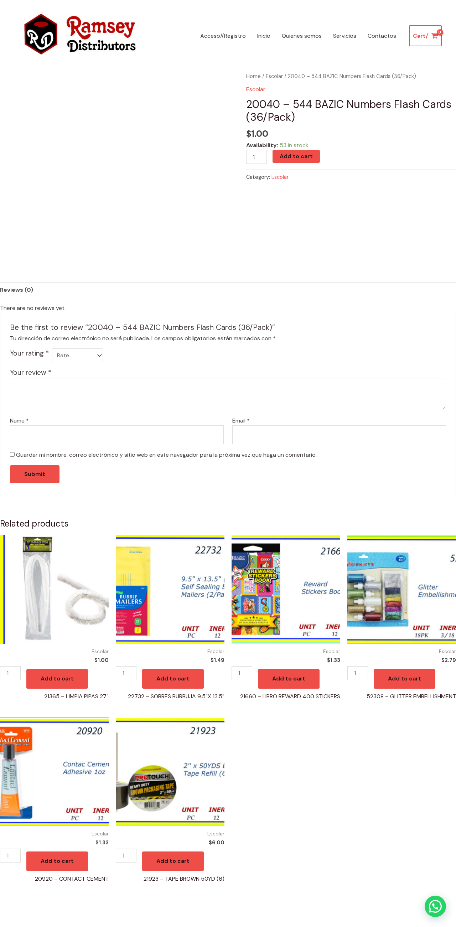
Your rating (29, 353)
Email (241, 420)
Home (253, 76)
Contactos (382, 36)
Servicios (344, 36)
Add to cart (296, 156)
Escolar (274, 76)
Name (19, 420)
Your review (30, 372)
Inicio (263, 36)
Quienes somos (302, 36)
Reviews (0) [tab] (16, 290)
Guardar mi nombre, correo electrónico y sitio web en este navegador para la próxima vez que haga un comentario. (166, 455)
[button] (435, 906)
